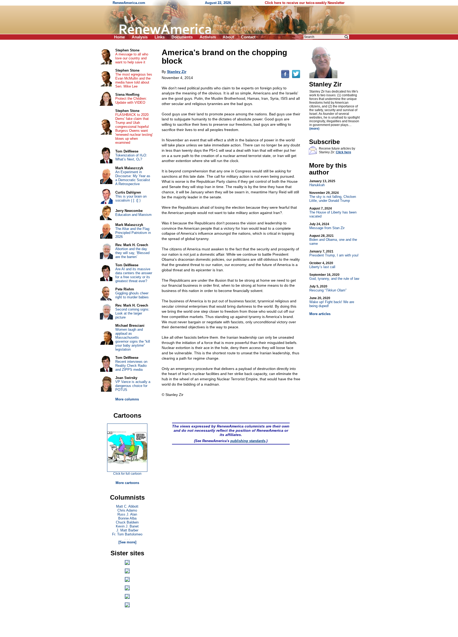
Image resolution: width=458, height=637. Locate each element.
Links (160, 37)
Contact (248, 37)
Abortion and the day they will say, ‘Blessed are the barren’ (132, 253)
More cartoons (127, 483)
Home (119, 37)
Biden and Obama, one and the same (333, 240)
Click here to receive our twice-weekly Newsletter (305, 3)
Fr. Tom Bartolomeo (127, 534)
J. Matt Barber (127, 530)
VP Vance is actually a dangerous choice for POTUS (132, 386)
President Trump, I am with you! (334, 253)
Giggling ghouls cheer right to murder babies (132, 295)
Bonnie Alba (127, 518)
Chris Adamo (127, 510)
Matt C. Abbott (127, 506)
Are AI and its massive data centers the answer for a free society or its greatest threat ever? (133, 275)
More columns (127, 399)
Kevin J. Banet (127, 526)
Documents (182, 37)
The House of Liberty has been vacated (332, 212)
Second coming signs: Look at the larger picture (132, 313)
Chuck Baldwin (127, 522)
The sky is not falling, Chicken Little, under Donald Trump (332, 197)
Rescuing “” (327, 288)
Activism (208, 37)
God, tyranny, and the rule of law (334, 277)
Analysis (140, 37)
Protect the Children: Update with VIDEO (131, 100)
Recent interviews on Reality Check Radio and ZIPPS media (131, 366)
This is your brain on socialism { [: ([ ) (131, 198)
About (228, 37)
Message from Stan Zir (327, 226)
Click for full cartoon (127, 473)
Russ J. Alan (127, 514)
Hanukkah (322, 183)
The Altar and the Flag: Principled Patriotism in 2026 (133, 233)
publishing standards (247, 441)
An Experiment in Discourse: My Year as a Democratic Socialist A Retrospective (132, 178)
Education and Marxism (133, 215)
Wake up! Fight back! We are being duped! (331, 302)
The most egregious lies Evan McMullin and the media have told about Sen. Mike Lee (133, 80)
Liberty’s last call (322, 265)
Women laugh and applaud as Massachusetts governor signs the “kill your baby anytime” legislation (132, 339)
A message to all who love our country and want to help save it (131, 58)
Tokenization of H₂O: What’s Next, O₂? (131, 157)
